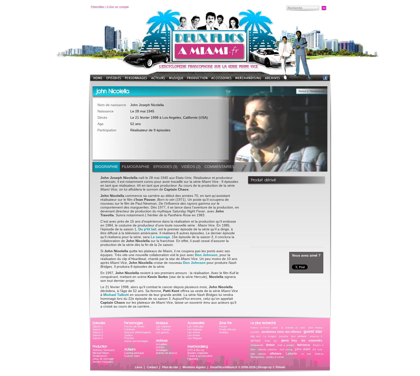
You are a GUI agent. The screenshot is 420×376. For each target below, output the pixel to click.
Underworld (257, 345)
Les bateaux (194, 329)
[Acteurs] (158, 79)
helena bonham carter (264, 327)
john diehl (302, 349)
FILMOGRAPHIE (135, 167)
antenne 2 (316, 336)
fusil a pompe (286, 345)
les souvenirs (311, 340)
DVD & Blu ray (195, 350)
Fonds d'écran (227, 329)
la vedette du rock (293, 327)
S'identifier (98, 7)
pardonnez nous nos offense (281, 332)
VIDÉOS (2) (191, 167)
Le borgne (269, 336)
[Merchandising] (248, 79)
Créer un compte (118, 7)
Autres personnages (136, 341)
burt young (286, 349)
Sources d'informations (137, 332)
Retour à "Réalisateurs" (312, 91)
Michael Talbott (116, 295)
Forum (223, 326)
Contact (152, 367)
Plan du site (170, 367)
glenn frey (289, 340)
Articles (160, 347)
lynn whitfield (298, 336)
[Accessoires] (221, 79)
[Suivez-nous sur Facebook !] (325, 79)
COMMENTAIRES (219, 167)
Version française (103, 361)
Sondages (162, 350)
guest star (313, 331)
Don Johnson (206, 255)
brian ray (271, 340)
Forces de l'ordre (134, 326)
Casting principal (134, 352)
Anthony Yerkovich (104, 350)
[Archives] (272, 79)
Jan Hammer (163, 326)
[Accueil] (210, 61)
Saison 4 (98, 335)
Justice (128, 335)
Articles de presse (166, 352)
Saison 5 (98, 338)
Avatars (223, 332)
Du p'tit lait (147, 229)
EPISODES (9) (165, 167)
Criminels (129, 329)
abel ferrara (315, 327)
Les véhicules (195, 326)
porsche (283, 336)
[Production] (197, 79)
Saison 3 (98, 332)
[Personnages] (136, 79)
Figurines (192, 358)
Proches (129, 338)
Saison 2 (98, 329)
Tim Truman (163, 329)
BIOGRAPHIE (106, 167)
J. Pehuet (278, 367)
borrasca (303, 345)
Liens (138, 367)
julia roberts (258, 353)
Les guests (162, 332)
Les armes (193, 335)
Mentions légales (194, 367)
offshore (275, 353)
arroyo (256, 340)
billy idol (255, 336)
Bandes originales (197, 352)
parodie (255, 332)
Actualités (161, 344)
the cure (317, 349)
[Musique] (176, 79)
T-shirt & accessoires (200, 355)
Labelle (291, 353)
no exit (306, 353)
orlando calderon (267, 349)
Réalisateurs (100, 355)
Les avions (193, 332)
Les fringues (194, 338)
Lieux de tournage (103, 358)
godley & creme (275, 357)
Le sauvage (160, 237)
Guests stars (132, 355)
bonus (270, 345)
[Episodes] (113, 79)
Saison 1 (98, 326)
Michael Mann (101, 352)
